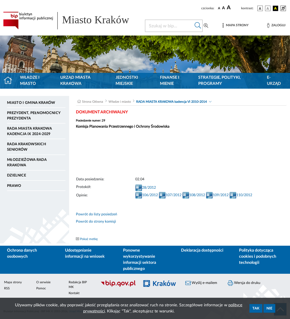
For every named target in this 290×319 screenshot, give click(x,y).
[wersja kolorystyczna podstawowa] (260, 8)
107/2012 (173, 195)
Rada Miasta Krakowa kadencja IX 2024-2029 (29, 131)
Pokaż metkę (89, 239)
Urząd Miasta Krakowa (75, 81)
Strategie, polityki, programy (219, 81)
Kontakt (74, 293)
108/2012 (197, 195)
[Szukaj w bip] (198, 26)
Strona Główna (92, 101)
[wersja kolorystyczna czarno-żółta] (275, 8)
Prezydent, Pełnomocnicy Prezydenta (33, 115)
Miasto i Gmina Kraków (31, 103)
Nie (269, 308)
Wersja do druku (246, 283)
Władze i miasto (29, 81)
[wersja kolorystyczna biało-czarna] (267, 8)
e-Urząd (274, 81)
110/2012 (244, 195)
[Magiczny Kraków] (160, 286)
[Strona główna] (9, 81)
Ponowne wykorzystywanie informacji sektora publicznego (139, 259)
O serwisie (43, 282)
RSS (7, 288)
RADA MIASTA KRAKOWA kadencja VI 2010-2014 (171, 101)
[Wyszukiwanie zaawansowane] (206, 26)
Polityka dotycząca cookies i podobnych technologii (257, 256)
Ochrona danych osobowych (22, 253)
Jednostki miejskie (127, 81)
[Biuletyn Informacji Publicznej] (118, 286)
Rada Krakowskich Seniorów (26, 146)
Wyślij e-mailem (204, 283)
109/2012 (221, 195)
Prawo (14, 186)
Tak (255, 308)
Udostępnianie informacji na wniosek (85, 253)
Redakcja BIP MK (78, 285)
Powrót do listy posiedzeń (96, 214)
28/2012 (149, 187)
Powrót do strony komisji (96, 221)
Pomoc (41, 288)
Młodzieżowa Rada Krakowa (26, 162)
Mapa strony (13, 282)
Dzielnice (16, 175)
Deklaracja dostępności (202, 250)
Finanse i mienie (169, 81)
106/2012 (150, 195)
